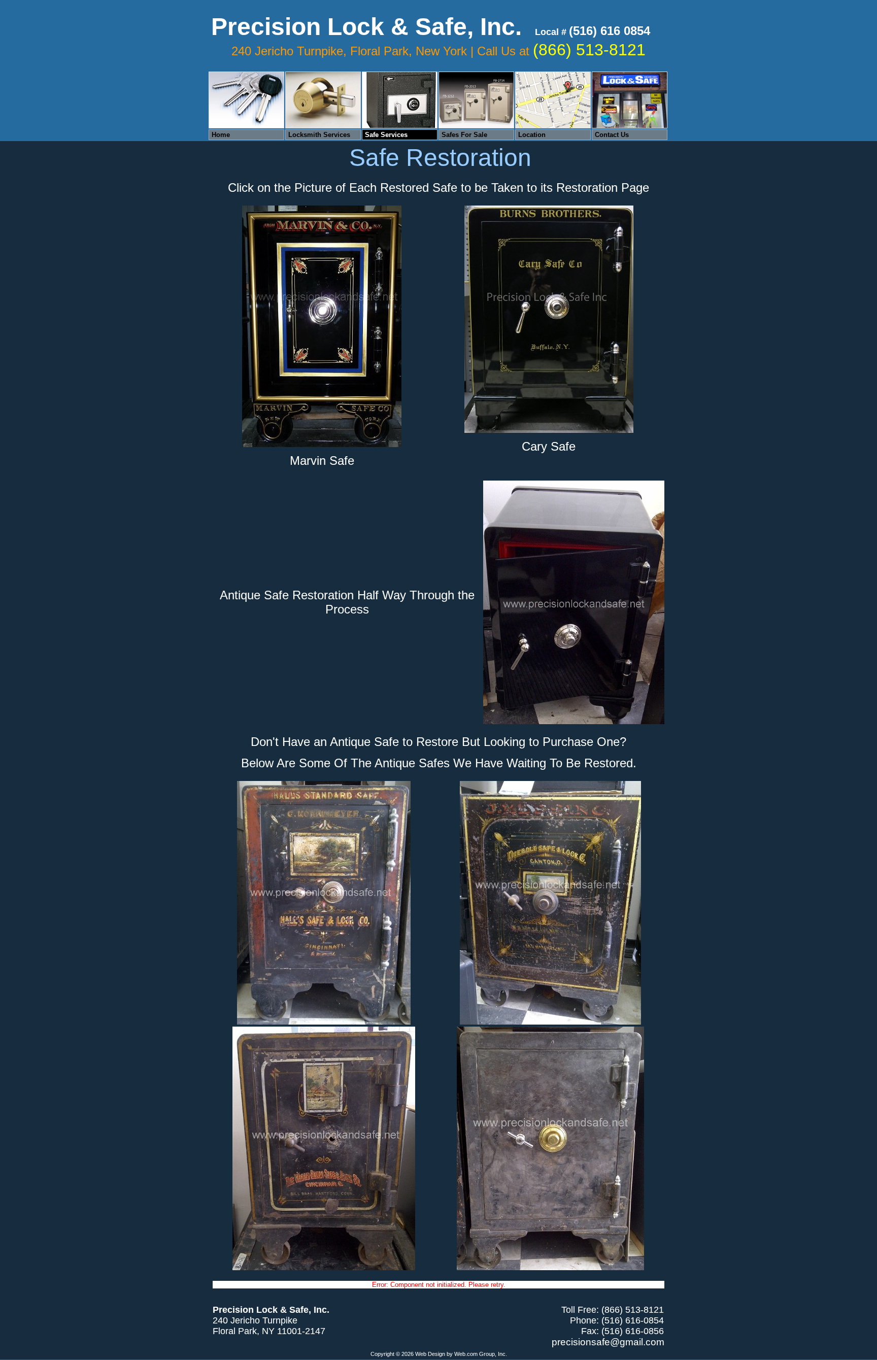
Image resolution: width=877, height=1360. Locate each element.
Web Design (430, 1354)
